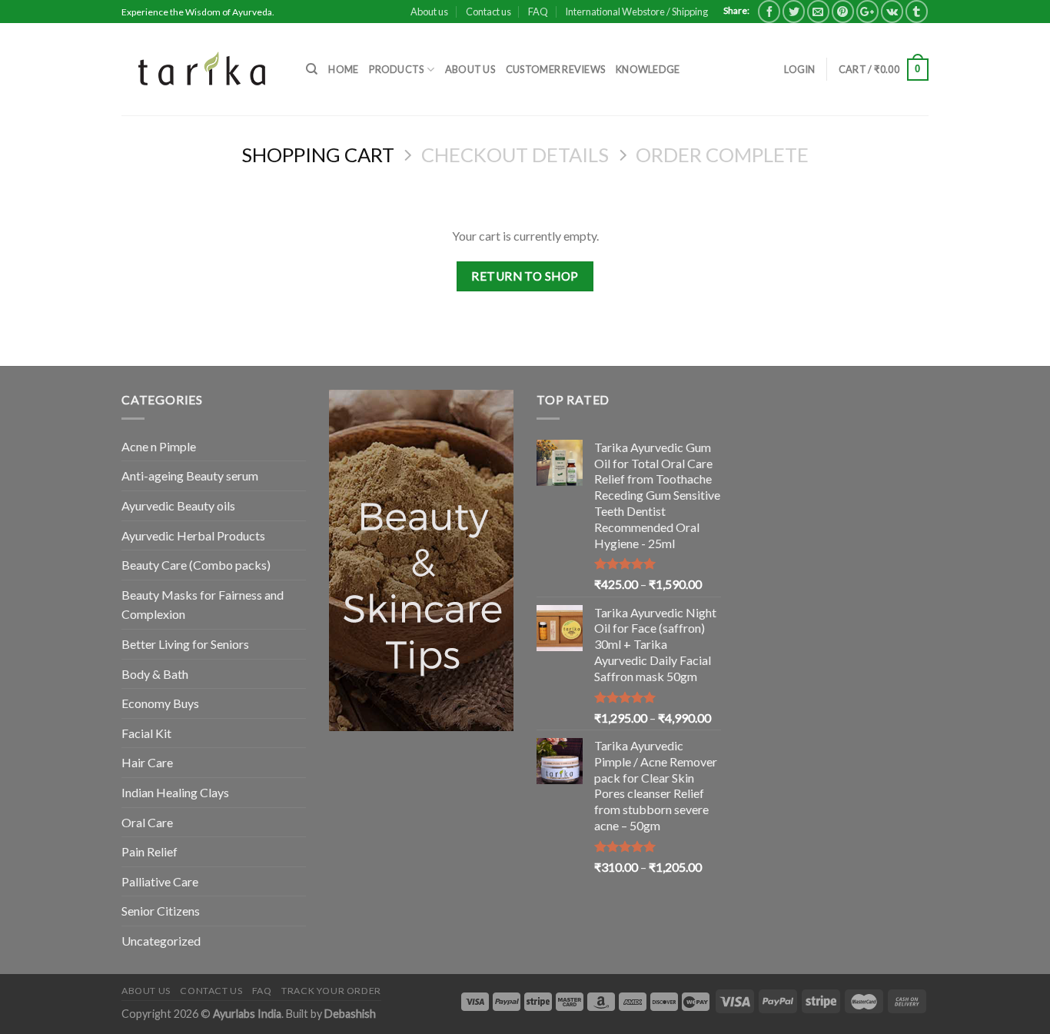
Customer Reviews (555, 69)
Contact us (488, 11)
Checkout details (515, 154)
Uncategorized (161, 940)
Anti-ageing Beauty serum (189, 475)
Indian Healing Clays (175, 792)
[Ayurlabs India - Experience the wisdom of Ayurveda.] (202, 69)
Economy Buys (160, 703)
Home (343, 69)
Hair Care (147, 762)
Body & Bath (154, 674)
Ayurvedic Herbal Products (193, 535)
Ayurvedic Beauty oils (178, 505)
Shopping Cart (317, 154)
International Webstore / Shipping (636, 11)
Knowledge (648, 69)
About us (429, 11)
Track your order (331, 990)
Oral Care (147, 822)
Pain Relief (149, 851)
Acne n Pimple (158, 446)
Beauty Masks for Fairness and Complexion (202, 604)
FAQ (538, 11)
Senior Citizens (160, 910)
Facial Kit (146, 733)
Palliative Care (159, 881)
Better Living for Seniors (185, 644)
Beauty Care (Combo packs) (196, 564)
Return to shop (525, 276)
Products (396, 69)
